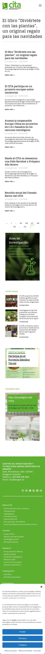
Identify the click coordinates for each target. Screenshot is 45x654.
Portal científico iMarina (13, 552)
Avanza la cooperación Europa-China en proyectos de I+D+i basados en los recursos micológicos (21, 125)
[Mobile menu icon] (40, 5)
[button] (41, 587)
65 (21, 223)
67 (32, 223)
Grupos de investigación (13, 557)
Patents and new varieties (14, 537)
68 (38, 223)
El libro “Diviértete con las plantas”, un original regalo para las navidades (21, 55)
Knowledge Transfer (11, 539)
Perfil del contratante (12, 577)
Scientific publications (12, 565)
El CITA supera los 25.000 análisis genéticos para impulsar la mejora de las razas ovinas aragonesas (29, 299)
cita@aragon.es (16, 479)
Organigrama (9, 514)
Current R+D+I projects (13, 562)
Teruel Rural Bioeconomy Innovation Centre (20, 524)
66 (26, 223)
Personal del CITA (10, 519)
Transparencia (9, 511)
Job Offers (8, 574)
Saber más (9, 75)
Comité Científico (10, 516)
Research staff (9, 560)
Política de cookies (10, 650)
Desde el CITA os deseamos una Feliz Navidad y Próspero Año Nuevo (22, 161)
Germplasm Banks (11, 542)
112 (25, 226)
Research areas (10, 554)
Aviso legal (37, 650)
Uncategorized (11, 61)
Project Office (9, 534)
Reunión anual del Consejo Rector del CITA (21, 194)
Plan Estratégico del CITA (20, 399)
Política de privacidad (25, 650)
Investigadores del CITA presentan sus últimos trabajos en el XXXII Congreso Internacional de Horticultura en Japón (28, 314)
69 (14, 226)
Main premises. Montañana (14, 522)
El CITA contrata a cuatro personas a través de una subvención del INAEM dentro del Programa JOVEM (29, 330)
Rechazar (22, 638)
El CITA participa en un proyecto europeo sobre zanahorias (19, 89)
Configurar (22, 645)
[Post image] (11, 301)
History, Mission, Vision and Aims (16, 509)
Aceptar (22, 632)
